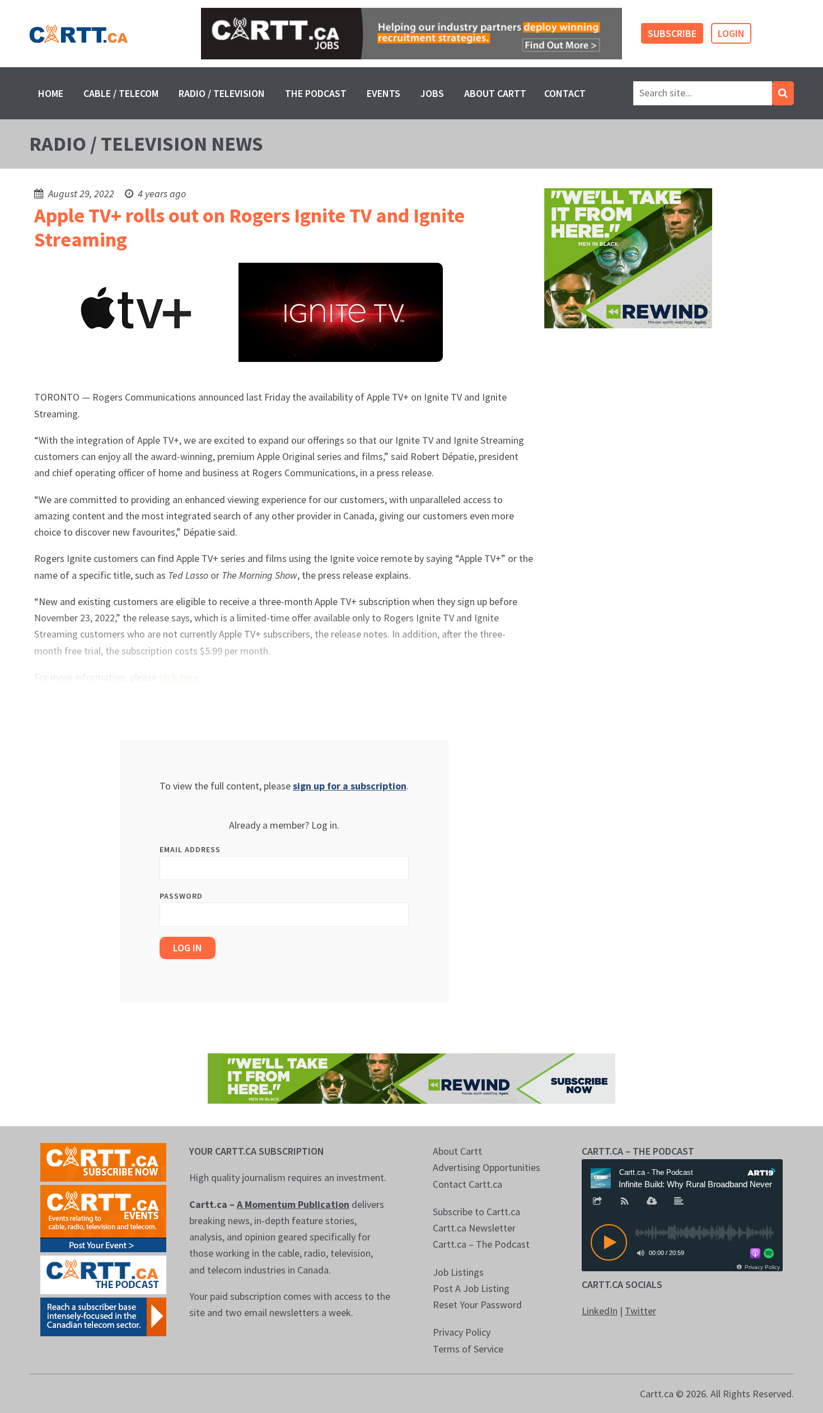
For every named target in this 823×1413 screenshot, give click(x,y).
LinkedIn (600, 1310)
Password (181, 896)
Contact (565, 93)
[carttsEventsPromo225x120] (103, 1217)
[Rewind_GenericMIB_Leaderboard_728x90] (411, 1077)
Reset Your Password (477, 1304)
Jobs (432, 93)
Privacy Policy (461, 1332)
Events (383, 93)
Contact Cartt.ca (467, 1184)
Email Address (190, 849)
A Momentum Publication (293, 1204)
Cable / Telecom (120, 93)
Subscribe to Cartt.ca (476, 1211)
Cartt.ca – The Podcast (481, 1244)
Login (731, 33)
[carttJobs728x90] (411, 34)
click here (178, 677)
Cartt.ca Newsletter (474, 1227)
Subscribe (672, 33)
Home (50, 93)
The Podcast (316, 93)
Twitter (640, 1310)
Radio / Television (222, 93)
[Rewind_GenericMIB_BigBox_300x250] (628, 257)
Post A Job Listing (471, 1288)
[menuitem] (50, 93)
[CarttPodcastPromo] (103, 1273)
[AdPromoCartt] (103, 1315)
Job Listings (458, 1272)
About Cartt (495, 93)
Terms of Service (468, 1348)
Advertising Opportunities (486, 1167)
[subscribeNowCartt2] (103, 1161)
